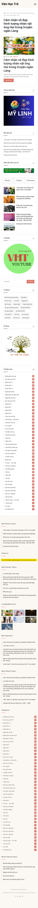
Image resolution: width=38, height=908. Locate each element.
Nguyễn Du (25, 301)
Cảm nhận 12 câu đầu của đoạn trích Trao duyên (18, 139)
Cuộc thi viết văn (10, 416)
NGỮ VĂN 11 (9, 385)
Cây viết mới (8, 481)
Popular (18, 180)
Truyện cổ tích (9, 456)
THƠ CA (7, 472)
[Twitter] (18, 896)
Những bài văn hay (10, 376)
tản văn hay (25, 314)
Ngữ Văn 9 (8, 404)
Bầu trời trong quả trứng (11, 297)
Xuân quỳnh (25, 317)
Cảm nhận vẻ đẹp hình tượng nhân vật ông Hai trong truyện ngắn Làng (19, 65)
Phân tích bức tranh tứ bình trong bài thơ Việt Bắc (18, 143)
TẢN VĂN (8, 475)
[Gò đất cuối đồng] (30, 620)
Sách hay (7, 438)
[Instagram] (22, 896)
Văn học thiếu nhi (10, 453)
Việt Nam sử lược (10, 435)
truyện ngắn (17, 304)
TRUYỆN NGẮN (9, 469)
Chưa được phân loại (11, 447)
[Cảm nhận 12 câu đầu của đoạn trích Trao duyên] (9, 190)
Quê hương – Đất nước (12, 419)
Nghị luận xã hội (9, 391)
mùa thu (16, 301)
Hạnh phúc (24, 297)
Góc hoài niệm (9, 429)
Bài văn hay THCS (10, 401)
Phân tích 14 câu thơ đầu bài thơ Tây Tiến (15, 146)
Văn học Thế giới (10, 494)
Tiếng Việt (8, 441)
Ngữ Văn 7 (8, 407)
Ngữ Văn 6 (8, 413)
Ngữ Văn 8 (8, 410)
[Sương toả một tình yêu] (9, 226)
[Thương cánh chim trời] (7, 627)
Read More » (8, 80)
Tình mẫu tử (8, 314)
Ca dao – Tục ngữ (10, 463)
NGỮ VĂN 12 (9, 382)
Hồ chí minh (8, 301)
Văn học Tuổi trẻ (10, 422)
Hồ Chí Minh (8, 484)
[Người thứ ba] (19, 613)
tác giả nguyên (9, 311)
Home (7, 13)
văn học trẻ (16, 317)
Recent (7, 180)
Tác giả (7, 478)
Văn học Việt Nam (10, 466)
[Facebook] (15, 896)
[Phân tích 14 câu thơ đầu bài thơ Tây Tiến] (9, 208)
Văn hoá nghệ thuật (11, 444)
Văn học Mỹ (8, 497)
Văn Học (7, 56)
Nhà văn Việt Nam (10, 490)
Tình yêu (16, 314)
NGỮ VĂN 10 (9, 388)
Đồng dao (8, 459)
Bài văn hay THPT (10, 379)
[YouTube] (20, 896)
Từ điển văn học (10, 432)
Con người (8, 425)
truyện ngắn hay (27, 304)
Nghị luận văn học (10, 398)
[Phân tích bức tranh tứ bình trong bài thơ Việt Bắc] (9, 199)
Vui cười (7, 506)
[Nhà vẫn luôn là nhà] (7, 620)
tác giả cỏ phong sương (11, 307)
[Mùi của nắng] (19, 620)
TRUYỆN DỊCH (9, 509)
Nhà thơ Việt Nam (10, 487)
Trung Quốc (8, 503)
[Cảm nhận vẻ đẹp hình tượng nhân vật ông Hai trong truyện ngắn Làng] (19, 46)
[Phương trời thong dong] (30, 613)
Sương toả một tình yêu (10, 155)
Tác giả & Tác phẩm (11, 450)
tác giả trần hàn (20, 311)
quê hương (8, 304)
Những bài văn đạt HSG (12, 395)
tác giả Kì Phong (25, 307)
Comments (30, 180)
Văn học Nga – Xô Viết (12, 500)
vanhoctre (7, 317)
